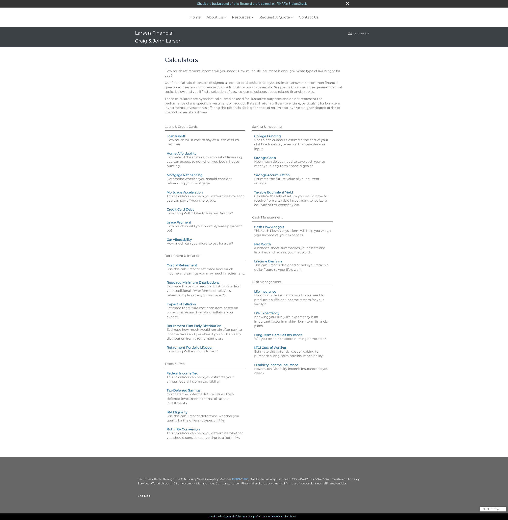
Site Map (144, 496)
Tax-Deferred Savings (183, 390)
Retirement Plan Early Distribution (194, 326)
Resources (241, 17)
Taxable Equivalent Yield (273, 192)
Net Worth (262, 244)
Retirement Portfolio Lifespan (190, 347)
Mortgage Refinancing (185, 175)
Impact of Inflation (181, 304)
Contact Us (308, 17)
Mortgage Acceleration (185, 192)
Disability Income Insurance (276, 365)
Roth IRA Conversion (183, 429)
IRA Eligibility (177, 412)
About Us (215, 17)
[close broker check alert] (347, 3)
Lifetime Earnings (268, 261)
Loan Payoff (176, 136)
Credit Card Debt (180, 209)
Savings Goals (265, 158)
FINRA (236, 479)
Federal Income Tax (182, 373)
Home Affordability (181, 153)
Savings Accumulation (272, 175)
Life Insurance (265, 291)
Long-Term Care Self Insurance (278, 335)
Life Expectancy (266, 313)
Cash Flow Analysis (269, 227)
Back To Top (491, 508)
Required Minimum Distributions (193, 282)
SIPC (245, 479)
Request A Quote (274, 17)
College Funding (267, 136)
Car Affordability (179, 240)
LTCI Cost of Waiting (270, 348)
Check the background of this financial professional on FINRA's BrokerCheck (252, 4)
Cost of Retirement (182, 265)
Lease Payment (179, 222)
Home (195, 17)
